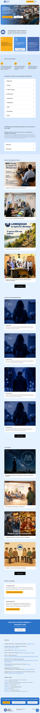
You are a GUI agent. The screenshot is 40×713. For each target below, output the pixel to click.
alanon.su (6, 688)
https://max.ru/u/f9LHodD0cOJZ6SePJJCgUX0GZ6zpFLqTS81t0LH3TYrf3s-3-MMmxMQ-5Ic (21, 661)
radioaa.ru (6, 682)
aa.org (5, 681)
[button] (20, 630)
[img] (35, 1)
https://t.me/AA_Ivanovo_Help (11, 647)
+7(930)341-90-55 (30, 643)
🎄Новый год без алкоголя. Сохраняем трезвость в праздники (17, 537)
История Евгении (8, 427)
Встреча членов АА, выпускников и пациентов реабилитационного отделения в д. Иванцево (18, 280)
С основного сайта (10, 585)
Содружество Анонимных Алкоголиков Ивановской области (10, 710)
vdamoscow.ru (6, 690)
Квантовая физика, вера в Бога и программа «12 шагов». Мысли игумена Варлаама (19, 476)
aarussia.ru (6, 679)
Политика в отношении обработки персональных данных (20, 709)
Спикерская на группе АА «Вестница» (12, 249)
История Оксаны (8, 359)
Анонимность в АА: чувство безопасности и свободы (15, 567)
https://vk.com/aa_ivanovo (20, 650)
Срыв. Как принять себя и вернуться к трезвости (14, 506)
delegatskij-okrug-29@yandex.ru (16, 673)
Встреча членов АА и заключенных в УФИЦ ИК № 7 (15, 218)
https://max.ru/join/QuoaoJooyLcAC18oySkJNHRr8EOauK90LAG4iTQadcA (21, 656)
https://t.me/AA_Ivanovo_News (27, 652)
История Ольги (8, 325)
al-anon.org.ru (6, 687)
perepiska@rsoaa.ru (30, 669)
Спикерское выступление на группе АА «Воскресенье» (15, 187)
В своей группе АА (10, 601)
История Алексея (8, 393)
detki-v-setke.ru (7, 691)
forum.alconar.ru (7, 686)
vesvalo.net (6, 684)
